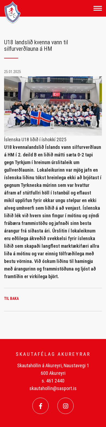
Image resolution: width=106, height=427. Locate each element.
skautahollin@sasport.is (53, 388)
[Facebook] (40, 406)
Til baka (11, 298)
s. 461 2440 (53, 381)
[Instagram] (65, 406)
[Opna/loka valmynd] (97, 8)
